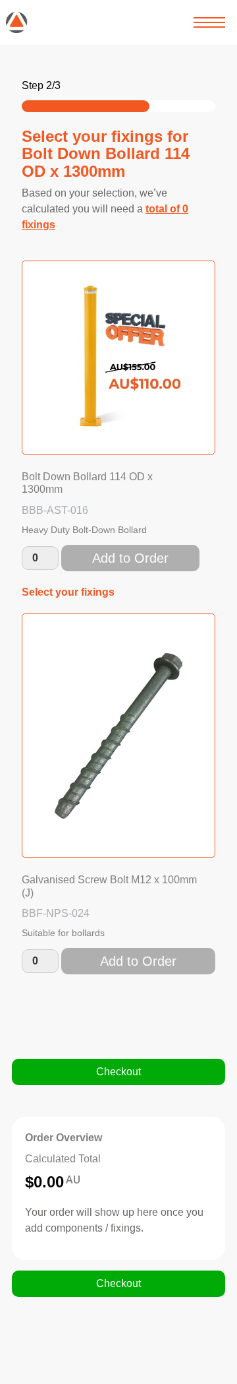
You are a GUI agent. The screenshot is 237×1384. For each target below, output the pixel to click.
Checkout (118, 1071)
